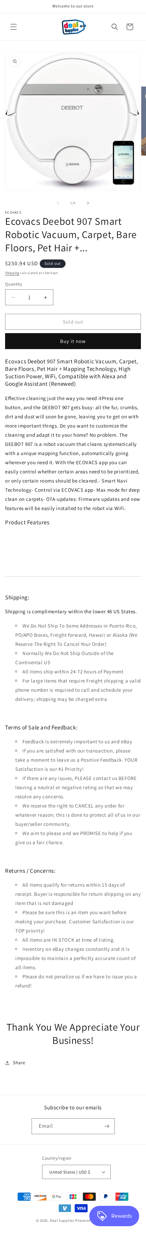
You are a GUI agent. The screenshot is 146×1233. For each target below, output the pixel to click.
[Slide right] (87, 203)
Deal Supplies (62, 1220)
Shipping (12, 273)
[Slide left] (58, 203)
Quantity (13, 284)
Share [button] (19, 1062)
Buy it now (73, 341)
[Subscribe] (106, 1126)
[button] (13, 26)
